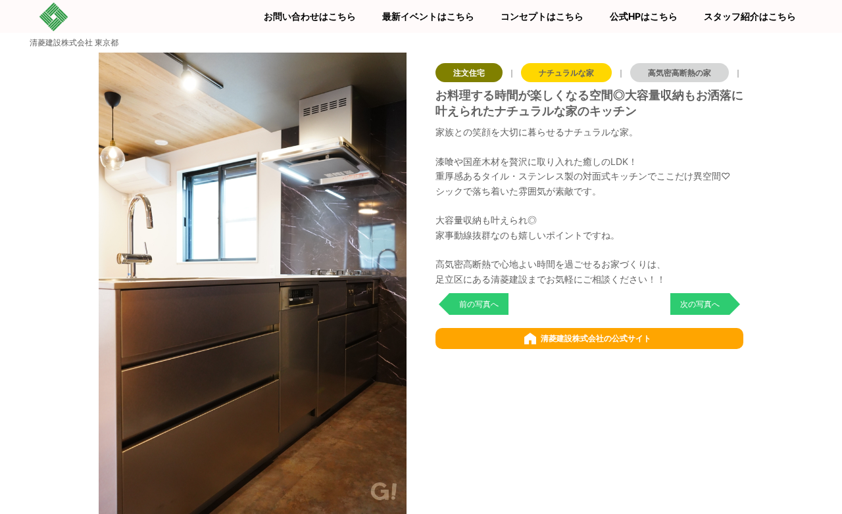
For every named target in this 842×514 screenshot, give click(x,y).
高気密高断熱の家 (679, 73)
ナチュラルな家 (566, 73)
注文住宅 (469, 73)
